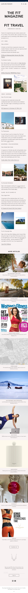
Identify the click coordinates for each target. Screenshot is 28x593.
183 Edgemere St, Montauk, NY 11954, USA (11, 108)
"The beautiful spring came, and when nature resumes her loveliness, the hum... (14, 367)
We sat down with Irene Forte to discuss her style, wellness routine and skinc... (14, 275)
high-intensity (22, 63)
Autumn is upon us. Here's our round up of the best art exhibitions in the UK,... (14, 505)
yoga (19, 186)
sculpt (8, 141)
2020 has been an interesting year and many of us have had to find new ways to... (14, 436)
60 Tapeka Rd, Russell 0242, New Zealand (11, 208)
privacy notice (17, 589)
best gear (22, 237)
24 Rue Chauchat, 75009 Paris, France (10, 72)
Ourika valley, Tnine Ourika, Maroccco (10, 160)
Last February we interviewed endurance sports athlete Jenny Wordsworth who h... (14, 402)
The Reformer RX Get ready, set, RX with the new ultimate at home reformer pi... (14, 300)
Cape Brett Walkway (6, 244)
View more (13, 547)
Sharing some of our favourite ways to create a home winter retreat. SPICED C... (14, 471)
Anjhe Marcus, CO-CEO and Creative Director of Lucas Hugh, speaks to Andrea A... (14, 539)
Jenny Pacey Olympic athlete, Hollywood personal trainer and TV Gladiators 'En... (14, 334)
